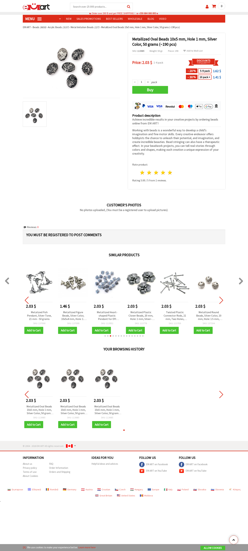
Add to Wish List (195, 51)
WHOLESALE (135, 18)
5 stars (170, 172)
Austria (89, 489)
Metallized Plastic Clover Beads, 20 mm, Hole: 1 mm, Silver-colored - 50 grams (107, 315)
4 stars (163, 172)
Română (54, 489)
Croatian (106, 489)
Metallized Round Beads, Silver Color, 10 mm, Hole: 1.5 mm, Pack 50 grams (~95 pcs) (174, 315)
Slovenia (219, 489)
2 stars (149, 172)
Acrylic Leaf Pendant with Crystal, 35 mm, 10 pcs (209, 315)
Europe (155, 489)
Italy (170, 489)
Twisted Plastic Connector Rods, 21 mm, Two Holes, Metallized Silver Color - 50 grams (141, 315)
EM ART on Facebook (157, 464)
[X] (24, 547)
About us (27, 463)
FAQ (51, 463)
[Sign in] (207, 6)
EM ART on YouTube (156, 470)
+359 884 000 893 (147, 13)
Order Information (58, 467)
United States (128, 495)
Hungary (139, 489)
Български (17, 489)
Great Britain (106, 495)
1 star (142, 172)
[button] (105, 336)
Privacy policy (30, 467)
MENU (30, 18)
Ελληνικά (36, 489)
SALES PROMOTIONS (89, 18)
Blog (150, 18)
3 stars (156, 172)
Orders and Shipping (59, 471)
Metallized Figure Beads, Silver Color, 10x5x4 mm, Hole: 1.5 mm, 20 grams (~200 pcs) (39, 315)
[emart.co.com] (36, 6)
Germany (71, 489)
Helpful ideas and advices (104, 463)
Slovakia (202, 489)
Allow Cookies (213, 547)
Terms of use (30, 471)
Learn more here (87, 547)
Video (162, 18)
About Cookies (30, 476)
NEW (69, 18)
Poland (185, 489)
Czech (122, 489)
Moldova (148, 495)
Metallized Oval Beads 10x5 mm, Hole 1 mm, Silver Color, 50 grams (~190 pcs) (39, 410)
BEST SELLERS (114, 18)
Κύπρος (237, 489)
